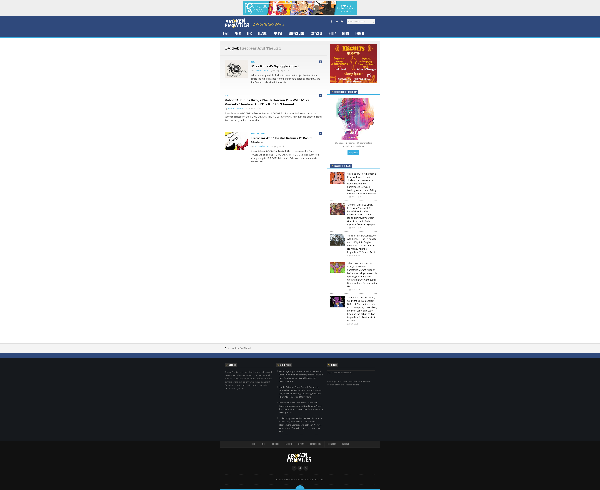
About (238, 33)
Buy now (353, 152)
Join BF (332, 33)
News (227, 95)
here (356, 384)
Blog (249, 33)
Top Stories (261, 133)
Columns (275, 444)
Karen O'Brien (261, 70)
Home (226, 33)
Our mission (230, 388)
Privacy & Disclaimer (314, 479)
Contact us (316, 33)
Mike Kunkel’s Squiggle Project (275, 66)
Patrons (359, 33)
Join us (241, 388)
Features (263, 33)
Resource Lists (296, 33)
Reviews (278, 33)
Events (345, 33)
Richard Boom (235, 108)
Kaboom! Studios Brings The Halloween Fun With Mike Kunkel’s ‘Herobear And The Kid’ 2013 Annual (267, 102)
